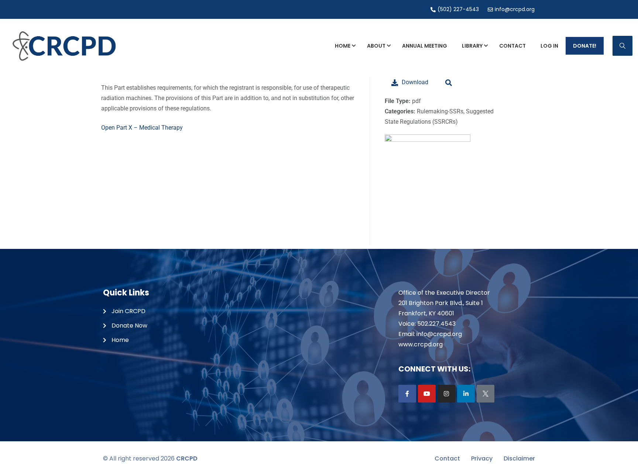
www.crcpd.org (420, 344)
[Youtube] (427, 394)
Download (415, 82)
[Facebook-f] (407, 394)
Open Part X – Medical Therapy (142, 127)
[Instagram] (446, 394)
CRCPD (187, 458)
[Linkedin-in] (466, 394)
